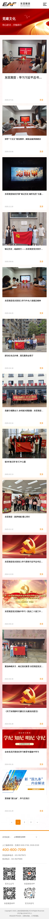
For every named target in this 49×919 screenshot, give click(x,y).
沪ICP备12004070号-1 (24, 913)
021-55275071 (20, 855)
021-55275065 (16, 859)
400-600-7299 (14, 849)
